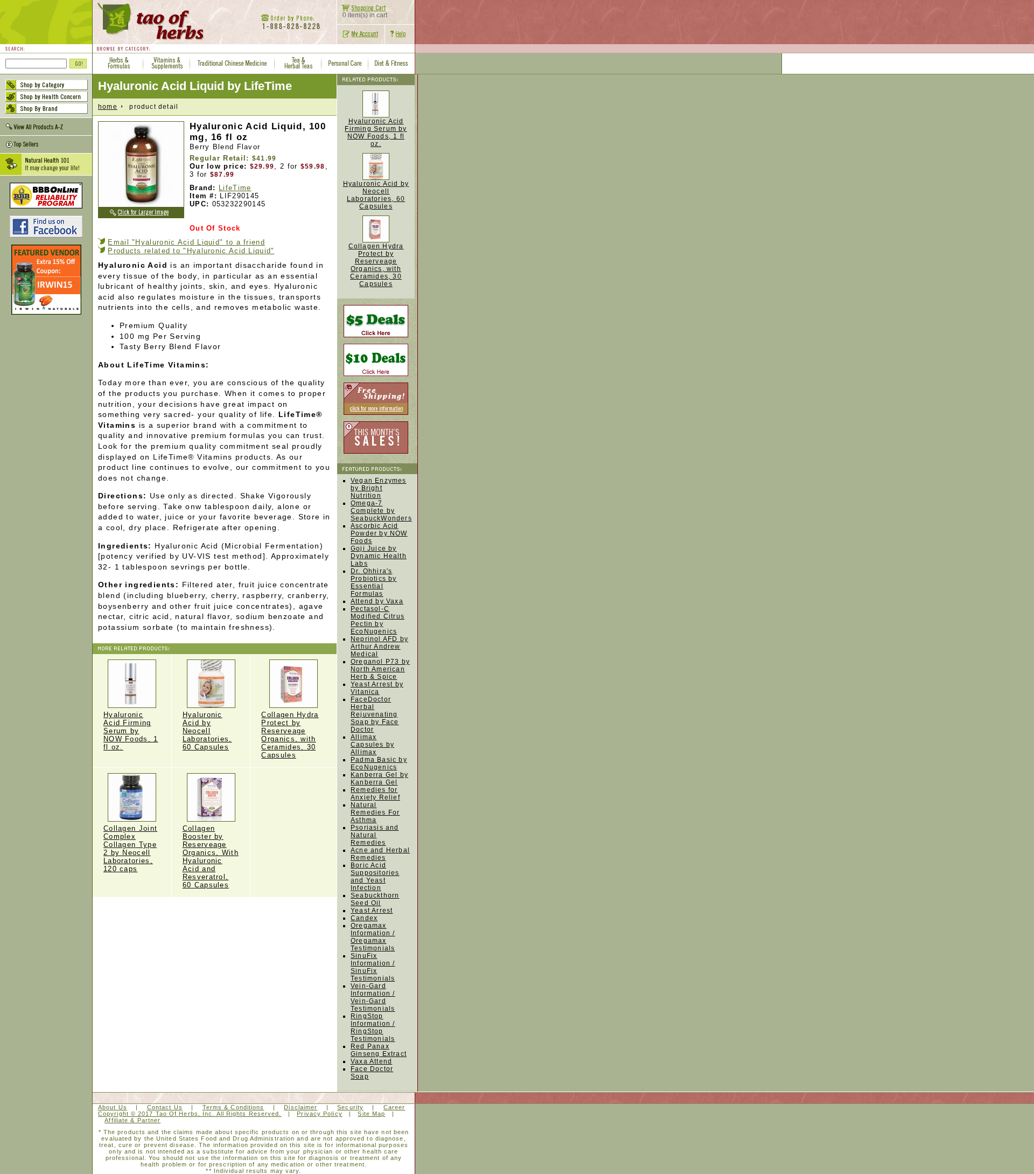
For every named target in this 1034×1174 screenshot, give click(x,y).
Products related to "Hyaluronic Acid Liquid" (191, 251)
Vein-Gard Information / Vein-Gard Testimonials (373, 997)
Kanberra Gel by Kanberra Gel (379, 778)
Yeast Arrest (372, 910)
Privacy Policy (319, 1113)
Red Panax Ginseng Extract (379, 1050)
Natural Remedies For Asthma (375, 812)
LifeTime (235, 188)
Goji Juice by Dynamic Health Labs (379, 556)
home (107, 106)
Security (350, 1107)
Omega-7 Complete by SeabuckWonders (381, 510)
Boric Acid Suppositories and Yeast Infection (375, 877)
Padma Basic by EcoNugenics (379, 763)
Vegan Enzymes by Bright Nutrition (379, 488)
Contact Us (165, 1107)
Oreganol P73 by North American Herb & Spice (380, 669)
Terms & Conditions (233, 1107)
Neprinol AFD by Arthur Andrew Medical (379, 646)
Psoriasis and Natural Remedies (375, 835)
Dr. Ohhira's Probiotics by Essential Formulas (374, 582)
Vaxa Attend (371, 1061)
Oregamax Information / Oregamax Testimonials (373, 937)
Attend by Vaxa (377, 601)
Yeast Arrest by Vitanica (377, 688)
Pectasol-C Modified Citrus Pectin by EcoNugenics (377, 620)
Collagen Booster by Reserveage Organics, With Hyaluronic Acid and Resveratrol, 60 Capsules (211, 856)
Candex (364, 918)
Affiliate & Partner (132, 1120)
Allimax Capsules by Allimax (372, 744)
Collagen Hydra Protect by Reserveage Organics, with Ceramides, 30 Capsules (376, 265)
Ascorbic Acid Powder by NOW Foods (379, 533)
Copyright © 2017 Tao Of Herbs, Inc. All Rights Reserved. (190, 1113)
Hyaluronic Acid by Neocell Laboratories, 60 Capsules (207, 731)
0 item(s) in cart (365, 15)
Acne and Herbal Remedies (380, 854)
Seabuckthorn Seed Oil (375, 899)
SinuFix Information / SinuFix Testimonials (373, 967)
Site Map (371, 1113)
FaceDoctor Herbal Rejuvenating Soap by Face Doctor (375, 714)
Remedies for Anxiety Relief (375, 793)
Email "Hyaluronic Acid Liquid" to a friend (186, 242)
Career (394, 1107)
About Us (112, 1107)
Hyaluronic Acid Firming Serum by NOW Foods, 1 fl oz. (130, 731)
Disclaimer (300, 1107)
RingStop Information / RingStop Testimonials (373, 1027)
